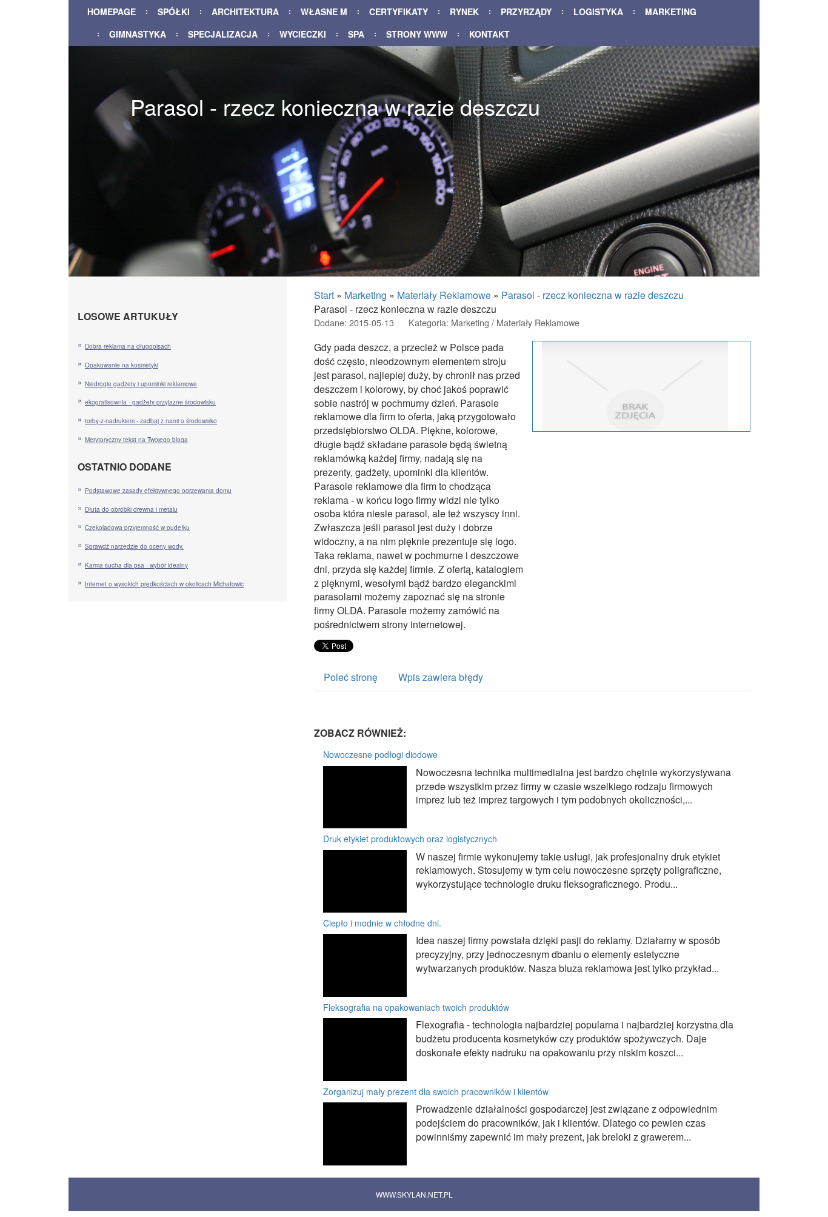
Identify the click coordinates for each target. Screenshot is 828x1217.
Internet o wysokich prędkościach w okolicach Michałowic (164, 584)
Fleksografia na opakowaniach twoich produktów (416, 1007)
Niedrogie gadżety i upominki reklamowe (141, 384)
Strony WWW (416, 34)
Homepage (111, 11)
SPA (356, 34)
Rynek (464, 11)
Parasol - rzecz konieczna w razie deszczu (592, 295)
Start (324, 295)
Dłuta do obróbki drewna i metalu (131, 509)
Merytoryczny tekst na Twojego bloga (136, 439)
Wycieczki (302, 34)
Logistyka (598, 11)
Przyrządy (526, 11)
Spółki (174, 11)
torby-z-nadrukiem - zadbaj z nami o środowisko (151, 421)
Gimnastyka (137, 34)
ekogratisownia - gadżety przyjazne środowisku (150, 402)
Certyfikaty (398, 11)
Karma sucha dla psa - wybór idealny (136, 565)
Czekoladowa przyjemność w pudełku (137, 527)
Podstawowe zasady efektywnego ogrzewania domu (158, 490)
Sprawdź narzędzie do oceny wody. (134, 546)
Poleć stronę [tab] (351, 677)
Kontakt (489, 34)
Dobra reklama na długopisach (128, 346)
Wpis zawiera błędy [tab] (440, 677)
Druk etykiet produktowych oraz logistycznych (410, 839)
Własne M (324, 11)
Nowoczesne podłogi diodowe (380, 754)
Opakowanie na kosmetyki (121, 365)
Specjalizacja (223, 34)
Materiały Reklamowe (444, 295)
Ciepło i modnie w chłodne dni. (382, 923)
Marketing (670, 11)
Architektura (245, 11)
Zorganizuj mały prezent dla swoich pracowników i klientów (436, 1091)
